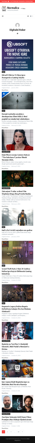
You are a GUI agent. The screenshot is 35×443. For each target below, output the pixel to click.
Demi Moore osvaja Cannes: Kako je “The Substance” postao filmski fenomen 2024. (16, 157)
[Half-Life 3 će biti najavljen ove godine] (17, 217)
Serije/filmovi (6, 151)
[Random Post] (28, 16)
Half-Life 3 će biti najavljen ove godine (17, 230)
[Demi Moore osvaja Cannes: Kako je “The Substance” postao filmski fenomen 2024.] (17, 139)
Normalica (13, 7)
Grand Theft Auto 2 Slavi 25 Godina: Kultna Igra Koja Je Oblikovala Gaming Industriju (16, 271)
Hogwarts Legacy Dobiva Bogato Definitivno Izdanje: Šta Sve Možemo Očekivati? (16, 308)
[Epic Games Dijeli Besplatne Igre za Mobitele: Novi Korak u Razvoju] (17, 368)
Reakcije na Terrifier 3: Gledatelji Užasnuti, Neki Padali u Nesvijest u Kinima (15, 346)
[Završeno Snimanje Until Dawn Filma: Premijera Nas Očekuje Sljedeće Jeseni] (17, 404)
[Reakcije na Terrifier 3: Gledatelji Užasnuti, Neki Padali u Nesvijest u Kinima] (17, 330)
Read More (5, 90)
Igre (3, 72)
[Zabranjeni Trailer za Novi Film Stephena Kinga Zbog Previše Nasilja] (17, 178)
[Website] (17, 33)
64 (18, 432)
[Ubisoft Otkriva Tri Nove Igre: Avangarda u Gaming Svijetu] (17, 55)
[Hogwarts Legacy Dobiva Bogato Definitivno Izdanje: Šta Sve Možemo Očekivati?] (17, 293)
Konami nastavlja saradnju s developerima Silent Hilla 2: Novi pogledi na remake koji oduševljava (15, 116)
